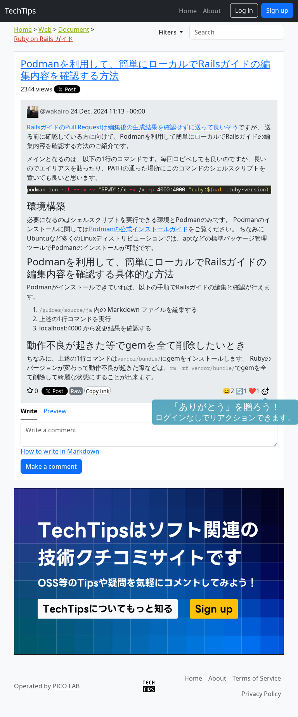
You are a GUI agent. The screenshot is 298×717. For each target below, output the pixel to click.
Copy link (97, 390)
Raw (76, 391)
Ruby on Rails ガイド (43, 38)
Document (73, 29)
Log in (244, 10)
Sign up (277, 10)
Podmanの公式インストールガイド (138, 229)
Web (45, 29)
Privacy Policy (261, 693)
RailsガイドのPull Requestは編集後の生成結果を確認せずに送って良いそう (132, 127)
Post (70, 89)
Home (188, 11)
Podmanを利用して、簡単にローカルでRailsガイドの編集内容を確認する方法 (145, 69)
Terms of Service (256, 678)
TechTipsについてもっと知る (108, 608)
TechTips (20, 10)
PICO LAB (66, 686)
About (212, 11)
